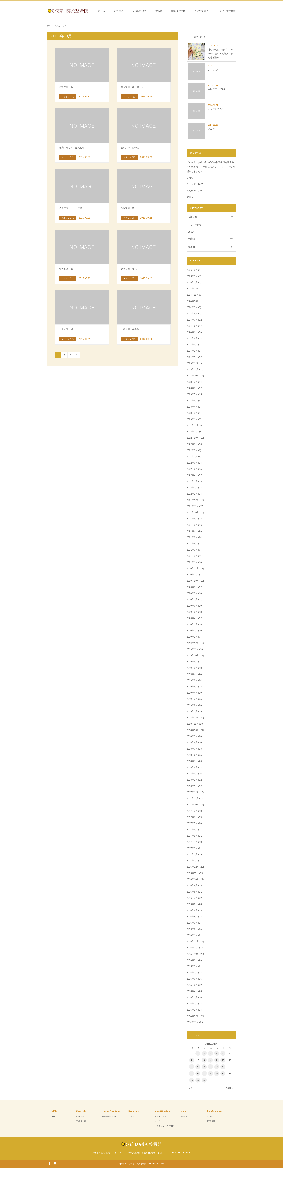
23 (204, 1073)
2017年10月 (193, 804)
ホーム (101, 11)
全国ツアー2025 (195, 184)
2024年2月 (192, 350)
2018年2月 (192, 779)
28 (192, 1080)
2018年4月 (192, 767)
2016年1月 (192, 935)
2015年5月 (192, 985)
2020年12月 (193, 568)
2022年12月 (193, 425)
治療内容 (118, 11)
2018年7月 (192, 748)
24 (210, 1073)
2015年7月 (192, 972)
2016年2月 (192, 929)
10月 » (229, 1088)
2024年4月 (192, 338)
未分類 (210, 238)
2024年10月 (193, 301)
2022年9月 (192, 444)
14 (192, 1067)
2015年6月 (192, 978)
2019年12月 (193, 643)
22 (198, 1073)
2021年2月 (192, 556)
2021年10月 (193, 512)
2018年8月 (192, 742)
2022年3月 (192, 481)
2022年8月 (192, 450)
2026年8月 (192, 270)
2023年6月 (192, 400)
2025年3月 (192, 276)
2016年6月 (192, 904)
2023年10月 (193, 375)
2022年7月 (192, 456)
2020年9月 (192, 587)
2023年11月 (193, 369)
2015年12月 (193, 941)
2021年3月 (192, 549)
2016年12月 (193, 867)
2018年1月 (192, 786)
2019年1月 (192, 711)
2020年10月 (193, 581)
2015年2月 (192, 1003)
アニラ (190, 197)
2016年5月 (192, 910)
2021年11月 (193, 506)
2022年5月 (192, 469)
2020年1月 (192, 636)
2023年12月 (193, 363)
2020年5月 (192, 612)
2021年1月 (192, 562)
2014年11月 (193, 1022)
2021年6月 (192, 537)
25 (217, 1073)
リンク (210, 1116)
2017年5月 (192, 835)
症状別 (158, 11)
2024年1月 (192, 357)
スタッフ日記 (195, 225)
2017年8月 (192, 817)
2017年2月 (192, 854)
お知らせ (210, 216)
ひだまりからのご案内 (164, 1126)
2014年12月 (193, 1016)
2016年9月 (192, 885)
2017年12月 (193, 792)
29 (198, 1080)
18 (217, 1067)
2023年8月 (192, 388)
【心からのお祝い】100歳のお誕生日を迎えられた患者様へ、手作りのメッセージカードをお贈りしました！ (211, 167)
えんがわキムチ (195, 190)
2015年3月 (192, 997)
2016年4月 (192, 916)
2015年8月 (192, 966)
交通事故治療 (139, 11)
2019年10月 (193, 655)
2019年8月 (192, 668)
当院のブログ (201, 11)
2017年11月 (193, 798)
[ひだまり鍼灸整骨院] (88, 10)
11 (217, 1060)
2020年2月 (192, 630)
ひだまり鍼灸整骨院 (137, 1164)
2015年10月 (193, 954)
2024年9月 (192, 307)
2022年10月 (193, 438)
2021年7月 (192, 531)
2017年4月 (192, 842)
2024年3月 (192, 344)
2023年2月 (192, 413)
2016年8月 (192, 891)
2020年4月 (192, 618)
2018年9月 (192, 736)
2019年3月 (192, 699)
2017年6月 (192, 829)
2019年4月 (192, 692)
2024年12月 (193, 288)
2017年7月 (192, 823)
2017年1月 (192, 860)
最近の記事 (200, 37)
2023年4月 (192, 406)
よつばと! (191, 178)
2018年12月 (193, 717)
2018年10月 (193, 730)
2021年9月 (192, 518)
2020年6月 (192, 605)
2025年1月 (192, 282)
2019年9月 (192, 661)
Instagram (55, 1163)
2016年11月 (193, 873)
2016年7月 (192, 898)
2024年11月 (193, 295)
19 (223, 1067)
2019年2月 (192, 705)
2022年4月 (192, 475)
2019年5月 (192, 686)
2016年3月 (192, 922)
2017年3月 (192, 848)
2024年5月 (192, 332)
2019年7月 (192, 674)
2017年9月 (192, 811)
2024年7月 (192, 319)
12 (223, 1060)
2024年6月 (192, 326)
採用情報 (211, 1121)
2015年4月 (192, 991)
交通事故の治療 (109, 1116)
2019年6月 (192, 680)
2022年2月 (192, 487)
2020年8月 (192, 593)
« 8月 (192, 1088)
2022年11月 (193, 431)
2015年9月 (192, 960)
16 (204, 1067)
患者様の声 (81, 1121)
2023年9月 (192, 382)
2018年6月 (192, 755)
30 (204, 1080)
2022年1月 (192, 493)
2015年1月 (192, 1010)
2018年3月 (192, 773)
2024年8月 (192, 313)
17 (210, 1067)
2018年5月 (192, 761)
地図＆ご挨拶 (178, 11)
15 (198, 1067)
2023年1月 (192, 419)
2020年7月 (192, 599)
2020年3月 (192, 624)
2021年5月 (192, 543)
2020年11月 (193, 574)
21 (192, 1073)
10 (210, 1060)
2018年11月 (193, 724)
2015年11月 (193, 947)
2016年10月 (193, 879)
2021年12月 (193, 500)
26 (223, 1073)
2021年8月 (192, 525)
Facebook (50, 1163)
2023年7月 (192, 394)
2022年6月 (192, 462)
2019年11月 (193, 649)
